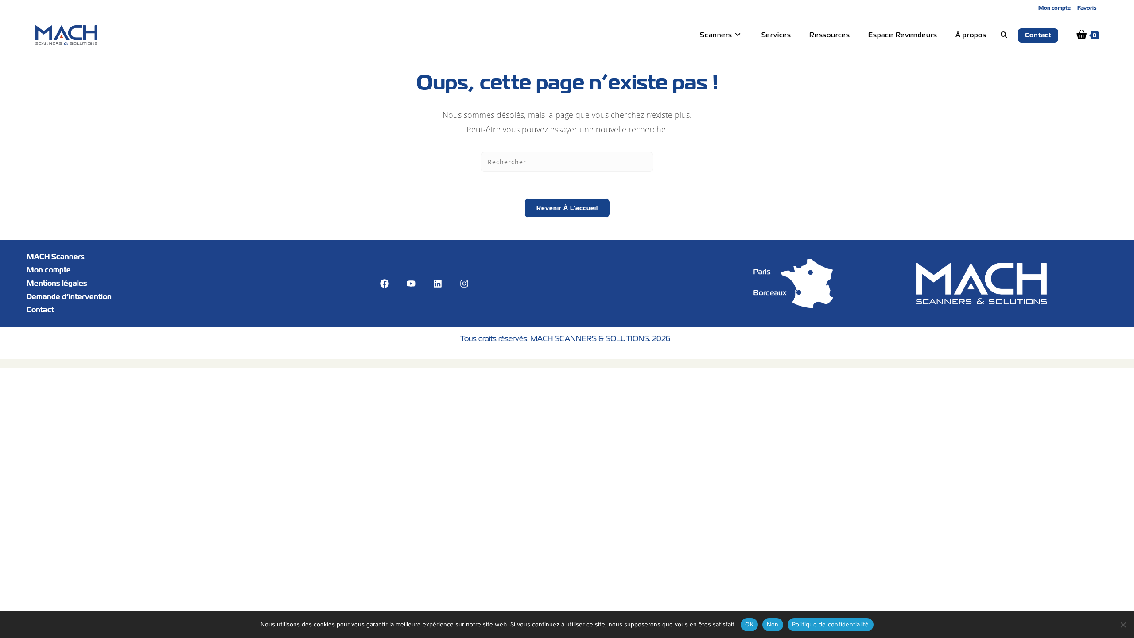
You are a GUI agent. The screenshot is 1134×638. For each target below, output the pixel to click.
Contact (40, 310)
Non (773, 624)
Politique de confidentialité (830, 624)
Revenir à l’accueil (567, 208)
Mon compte (1054, 8)
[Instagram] (464, 283)
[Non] (1122, 624)
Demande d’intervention (69, 296)
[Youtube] (411, 283)
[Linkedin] (438, 283)
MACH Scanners (56, 256)
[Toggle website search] (1004, 35)
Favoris (1087, 8)
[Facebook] (384, 283)
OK (749, 624)
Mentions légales (57, 283)
